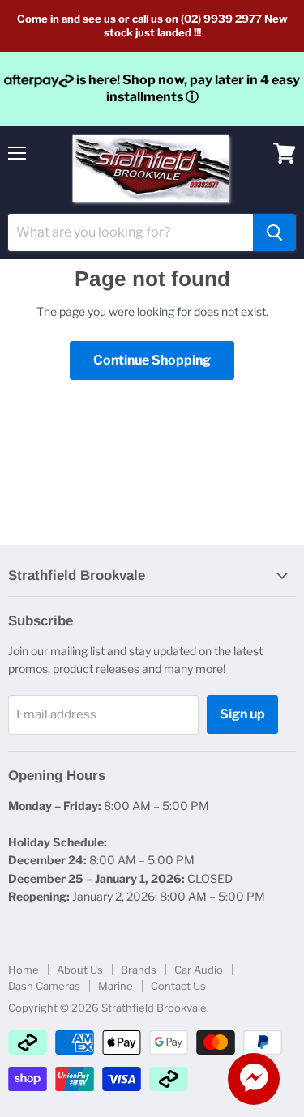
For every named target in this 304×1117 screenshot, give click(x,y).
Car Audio (198, 969)
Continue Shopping (152, 360)
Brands (138, 969)
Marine (115, 985)
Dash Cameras (44, 985)
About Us (80, 969)
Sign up (242, 714)
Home (23, 969)
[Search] (274, 232)
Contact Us (178, 985)
